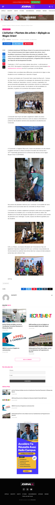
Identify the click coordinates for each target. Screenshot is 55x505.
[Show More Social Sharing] (35, 43)
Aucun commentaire (25, 39)
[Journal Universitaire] (27, 6)
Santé (16, 10)
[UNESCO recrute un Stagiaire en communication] (14, 339)
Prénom (11, 370)
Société (9, 10)
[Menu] (3, 6)
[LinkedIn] (3, 60)
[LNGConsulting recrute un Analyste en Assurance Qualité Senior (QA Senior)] (41, 315)
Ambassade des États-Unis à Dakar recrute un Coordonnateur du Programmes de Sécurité (40, 350)
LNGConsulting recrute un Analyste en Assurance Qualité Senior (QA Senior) (39, 325)
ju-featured (5, 283)
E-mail (11, 375)
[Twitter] (3, 57)
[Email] (3, 67)
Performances (6, 29)
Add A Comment (27, 359)
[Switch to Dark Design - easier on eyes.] (52, 6)
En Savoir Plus (35, 2)
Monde (45, 10)
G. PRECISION (33, 499)
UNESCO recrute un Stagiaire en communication (10, 349)
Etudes (22, 10)
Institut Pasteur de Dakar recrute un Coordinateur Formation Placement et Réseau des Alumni (12, 326)
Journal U (9, 39)
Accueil (4, 25)
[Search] (50, 6)
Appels (3, 10)
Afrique (38, 10)
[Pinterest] (3, 63)
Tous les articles (27, 496)
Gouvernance (30, 10)
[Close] (53, 2)
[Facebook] (3, 54)
